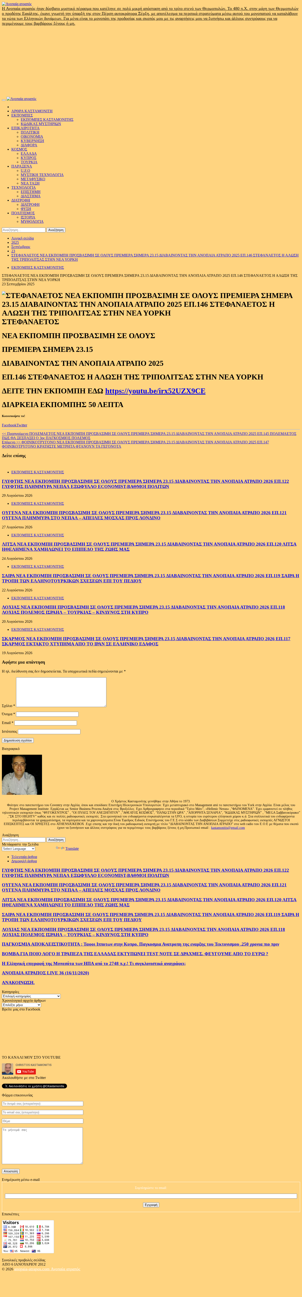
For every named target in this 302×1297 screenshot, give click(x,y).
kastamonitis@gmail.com (228, 828)
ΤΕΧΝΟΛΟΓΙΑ (23, 187)
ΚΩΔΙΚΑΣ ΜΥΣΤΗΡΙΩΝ (41, 124)
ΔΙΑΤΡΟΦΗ (20, 200)
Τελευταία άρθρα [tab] (24, 857)
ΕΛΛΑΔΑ (29, 154)
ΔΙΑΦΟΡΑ (29, 145)
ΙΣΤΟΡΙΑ (28, 217)
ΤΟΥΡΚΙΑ (29, 162)
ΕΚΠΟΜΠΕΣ (22, 115)
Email (7, 723)
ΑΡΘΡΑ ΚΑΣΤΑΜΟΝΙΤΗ (32, 111)
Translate (72, 848)
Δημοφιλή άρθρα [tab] (24, 861)
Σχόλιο (8, 706)
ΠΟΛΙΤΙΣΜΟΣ (23, 213)
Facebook (9, 425)
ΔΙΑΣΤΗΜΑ (31, 196)
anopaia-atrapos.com (32, 1269)
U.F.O (25, 170)
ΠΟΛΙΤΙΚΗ (30, 132)
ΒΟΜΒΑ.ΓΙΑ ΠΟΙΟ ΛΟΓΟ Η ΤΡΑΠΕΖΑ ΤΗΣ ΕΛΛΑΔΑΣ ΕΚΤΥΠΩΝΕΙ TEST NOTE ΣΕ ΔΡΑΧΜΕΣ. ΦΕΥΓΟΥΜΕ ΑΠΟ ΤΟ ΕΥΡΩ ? (135, 953)
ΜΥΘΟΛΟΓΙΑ (32, 221)
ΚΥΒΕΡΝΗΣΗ (32, 141)
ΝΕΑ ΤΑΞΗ (30, 183)
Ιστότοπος (9, 731)
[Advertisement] (151, 61)
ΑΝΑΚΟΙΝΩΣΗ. (18, 982)
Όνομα (8, 714)
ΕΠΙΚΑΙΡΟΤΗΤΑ (25, 128)
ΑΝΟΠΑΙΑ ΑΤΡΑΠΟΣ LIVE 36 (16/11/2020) (45, 972)
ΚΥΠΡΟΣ (28, 158)
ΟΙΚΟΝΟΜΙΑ (32, 137)
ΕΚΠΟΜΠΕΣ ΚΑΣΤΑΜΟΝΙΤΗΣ (47, 120)
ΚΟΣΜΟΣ (19, 149)
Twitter (22, 425)
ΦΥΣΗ (26, 209)
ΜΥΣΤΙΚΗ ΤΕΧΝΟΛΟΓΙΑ (42, 175)
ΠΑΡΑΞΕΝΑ (21, 166)
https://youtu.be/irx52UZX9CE (155, 391)
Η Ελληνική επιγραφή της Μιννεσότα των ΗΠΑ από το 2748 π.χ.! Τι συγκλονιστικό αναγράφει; (94, 963)
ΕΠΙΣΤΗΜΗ (31, 192)
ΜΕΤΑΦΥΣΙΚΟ (33, 179)
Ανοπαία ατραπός (65, 1269)
